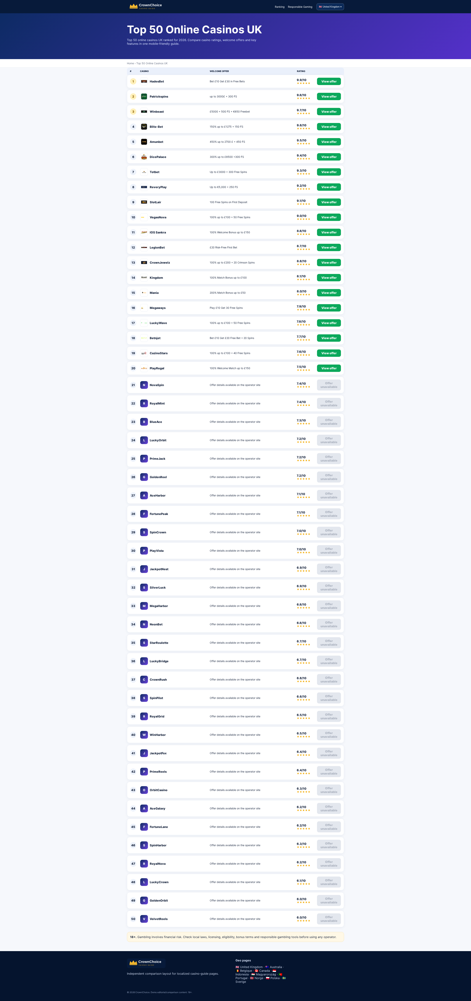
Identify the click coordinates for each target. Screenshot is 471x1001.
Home (130, 63)
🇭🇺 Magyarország (263, 974)
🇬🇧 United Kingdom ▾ (330, 6)
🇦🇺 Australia (273, 967)
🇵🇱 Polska (273, 978)
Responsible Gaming (300, 6)
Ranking (280, 6)
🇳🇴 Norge (256, 978)
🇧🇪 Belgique (244, 970)
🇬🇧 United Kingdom (249, 967)
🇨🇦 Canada (262, 970)
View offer (329, 81)
